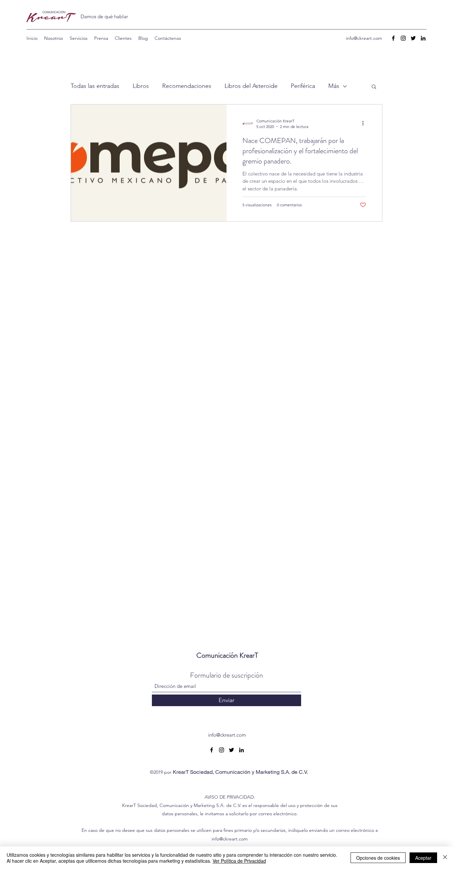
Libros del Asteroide (251, 86)
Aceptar (423, 857)
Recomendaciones (186, 86)
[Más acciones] (365, 123)
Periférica (303, 86)
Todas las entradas (95, 86)
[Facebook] (393, 38)
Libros (141, 86)
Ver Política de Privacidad (239, 860)
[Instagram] (403, 38)
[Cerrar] (445, 858)
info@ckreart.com (364, 38)
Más (333, 86)
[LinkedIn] (423, 38)
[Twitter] (413, 38)
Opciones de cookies (378, 857)
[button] (374, 87)
